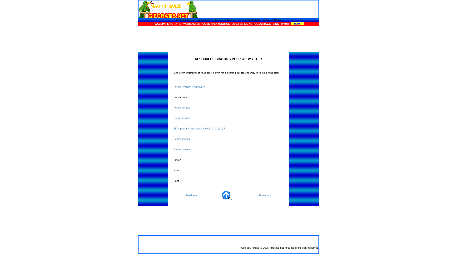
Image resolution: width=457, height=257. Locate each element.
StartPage (191, 195)
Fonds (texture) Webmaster (190, 86)
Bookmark (265, 195)
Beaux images (182, 139)
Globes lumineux (183, 149)
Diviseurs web (182, 118)
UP (232, 198)
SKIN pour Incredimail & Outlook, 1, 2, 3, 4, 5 (199, 128)
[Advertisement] (257, 9)
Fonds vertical (182, 107)
